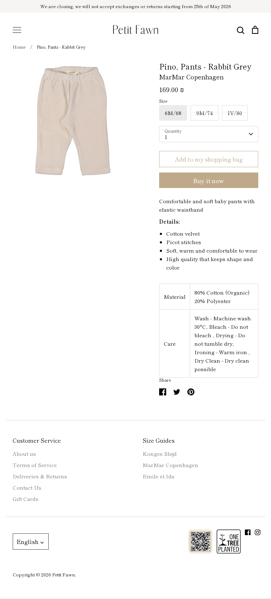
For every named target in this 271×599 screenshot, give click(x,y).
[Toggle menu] (17, 30)
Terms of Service (35, 464)
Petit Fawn (63, 574)
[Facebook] (248, 532)
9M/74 (204, 112)
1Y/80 (235, 112)
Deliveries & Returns (40, 476)
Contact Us (27, 487)
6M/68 (173, 112)
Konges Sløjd (160, 453)
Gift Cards (25, 498)
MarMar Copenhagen (191, 76)
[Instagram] (258, 532)
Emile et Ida (158, 476)
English (27, 541)
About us (24, 453)
